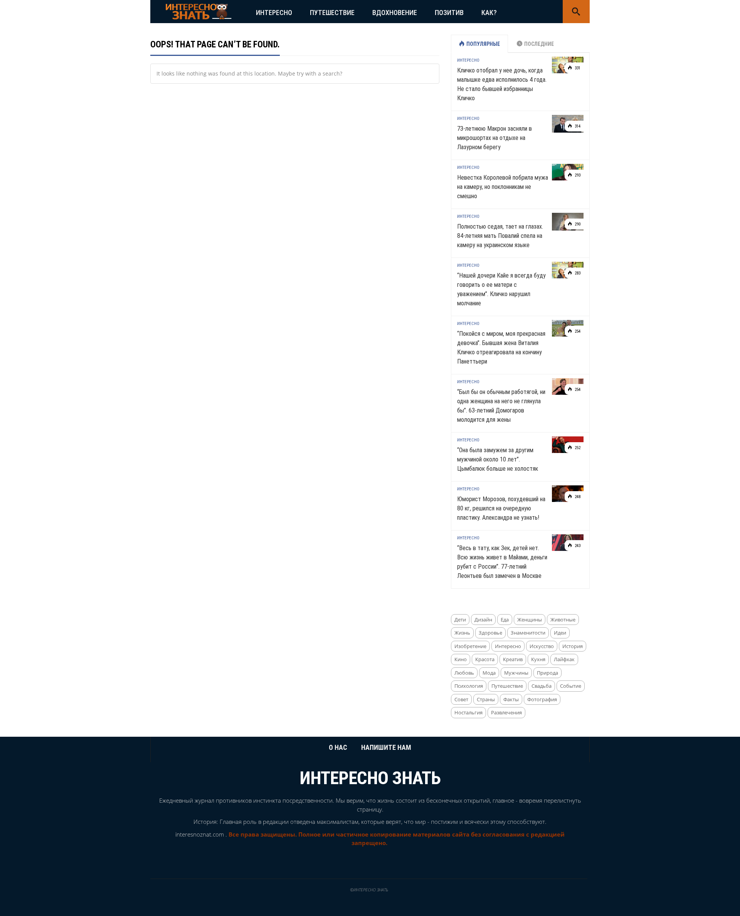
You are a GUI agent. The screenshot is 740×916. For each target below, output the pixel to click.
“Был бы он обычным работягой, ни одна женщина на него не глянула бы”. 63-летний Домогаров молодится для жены (501, 405)
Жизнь (462, 632)
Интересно (274, 12)
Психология (468, 685)
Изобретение (470, 646)
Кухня (538, 659)
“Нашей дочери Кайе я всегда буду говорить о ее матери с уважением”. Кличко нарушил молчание (501, 289)
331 (577, 68)
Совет (461, 699)
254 (577, 331)
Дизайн (483, 619)
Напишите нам (386, 747)
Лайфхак (564, 659)
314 (577, 126)
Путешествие (332, 12)
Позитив (449, 12)
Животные (562, 619)
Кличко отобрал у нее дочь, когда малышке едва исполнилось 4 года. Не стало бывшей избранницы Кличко (502, 84)
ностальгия (468, 712)
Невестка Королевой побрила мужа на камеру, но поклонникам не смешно (502, 187)
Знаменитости (528, 632)
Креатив (513, 659)
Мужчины (516, 672)
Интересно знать (370, 778)
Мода (489, 672)
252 (577, 447)
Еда (505, 619)
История (572, 646)
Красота (484, 659)
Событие (570, 685)
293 (577, 175)
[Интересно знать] (198, 11)
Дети (460, 619)
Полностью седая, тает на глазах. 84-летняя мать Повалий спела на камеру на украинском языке (500, 236)
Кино (460, 659)
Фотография (542, 699)
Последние (539, 44)
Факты (511, 699)
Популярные (483, 44)
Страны (486, 699)
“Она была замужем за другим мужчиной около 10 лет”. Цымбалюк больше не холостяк (497, 459)
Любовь (464, 672)
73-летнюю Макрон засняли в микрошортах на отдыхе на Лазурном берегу (494, 138)
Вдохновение (394, 12)
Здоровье (490, 632)
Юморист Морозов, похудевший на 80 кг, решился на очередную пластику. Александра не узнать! (501, 508)
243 (577, 545)
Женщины (529, 619)
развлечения (506, 712)
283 (577, 273)
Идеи (560, 632)
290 (577, 224)
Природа (547, 672)
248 (577, 496)
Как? (489, 12)
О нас (338, 747)
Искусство (542, 646)
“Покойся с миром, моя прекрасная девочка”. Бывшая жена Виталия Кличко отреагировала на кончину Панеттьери (501, 347)
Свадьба (541, 685)
